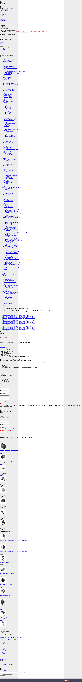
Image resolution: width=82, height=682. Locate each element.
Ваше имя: (2, 396)
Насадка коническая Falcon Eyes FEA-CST (7, 573)
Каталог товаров (5, 47)
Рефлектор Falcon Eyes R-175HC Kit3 (6, 584)
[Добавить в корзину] (1, 463)
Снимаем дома (4, 268)
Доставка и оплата (5, 50)
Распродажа (4, 49)
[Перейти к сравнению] (1, 442)
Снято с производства (5, 650)
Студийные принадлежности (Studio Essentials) (11, 259)
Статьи (3, 648)
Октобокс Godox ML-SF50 (18, 415)
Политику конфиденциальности (16, 31)
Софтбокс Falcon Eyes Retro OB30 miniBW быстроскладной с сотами (11, 617)
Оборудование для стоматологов (7, 168)
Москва (3, 27)
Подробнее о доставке (4, 5)
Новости (3, 647)
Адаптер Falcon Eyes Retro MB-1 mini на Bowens (8, 562)
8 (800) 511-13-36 (3, 17)
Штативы (5, 102)
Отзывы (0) (2, 333)
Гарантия (3, 649)
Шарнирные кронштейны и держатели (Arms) (11, 251)
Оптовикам (4, 653)
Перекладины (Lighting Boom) (9, 241)
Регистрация (4, 12)
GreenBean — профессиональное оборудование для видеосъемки (10, 637)
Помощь (3, 646)
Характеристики (16, 356)
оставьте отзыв (4, 670)
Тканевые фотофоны (7, 153)
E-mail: (1, 424)
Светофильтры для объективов (9, 176)
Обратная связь (4, 662)
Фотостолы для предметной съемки (10, 159)
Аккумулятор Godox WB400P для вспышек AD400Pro (9, 450)
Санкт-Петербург (4, 26)
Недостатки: (2, 390)
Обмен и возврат (5, 643)
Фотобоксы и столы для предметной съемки (9, 156)
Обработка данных (5, 652)
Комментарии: (2, 393)
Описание (11, 356)
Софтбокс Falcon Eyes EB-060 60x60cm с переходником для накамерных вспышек (13, 551)
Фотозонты (6, 130)
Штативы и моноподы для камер (7, 101)
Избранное (3, 10)
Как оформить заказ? (3, 347)
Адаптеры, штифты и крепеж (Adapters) (10, 235)
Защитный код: (3, 400)
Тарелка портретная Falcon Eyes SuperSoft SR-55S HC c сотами (10, 606)
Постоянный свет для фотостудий (7, 58)
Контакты (3, 53)
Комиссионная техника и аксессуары (8, 274)
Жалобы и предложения (6, 663)
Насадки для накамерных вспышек (10, 127)
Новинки (3, 48)
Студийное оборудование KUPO (7, 206)
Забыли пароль (23, 672)
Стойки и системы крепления (9, 288)
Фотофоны (4, 145)
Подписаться (3, 635)
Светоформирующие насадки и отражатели (9, 119)
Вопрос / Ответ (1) (31, 356)
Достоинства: (2, 387)
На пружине (6, 148)
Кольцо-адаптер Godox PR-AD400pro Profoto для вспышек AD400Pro (11, 461)
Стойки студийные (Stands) (8, 207)
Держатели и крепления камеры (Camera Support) (12, 264)
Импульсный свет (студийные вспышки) (8, 65)
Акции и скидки (5, 298)
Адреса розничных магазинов (7, 664)
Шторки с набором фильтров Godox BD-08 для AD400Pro (9, 526)
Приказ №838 (4, 52)
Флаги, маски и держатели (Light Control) (11, 229)
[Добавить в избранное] (0, 442)
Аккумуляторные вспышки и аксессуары (10, 68)
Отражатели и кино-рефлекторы (9, 133)
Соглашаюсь (67, 680)
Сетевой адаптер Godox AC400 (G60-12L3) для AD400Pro (9, 504)
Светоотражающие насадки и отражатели (11, 285)
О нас (3, 654)
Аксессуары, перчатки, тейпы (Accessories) (11, 246)
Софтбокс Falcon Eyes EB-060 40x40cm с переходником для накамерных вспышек (13, 540)
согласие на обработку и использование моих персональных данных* (37, 31)
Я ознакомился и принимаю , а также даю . (25, 31)
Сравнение (7, 10)
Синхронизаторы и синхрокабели (7, 76)
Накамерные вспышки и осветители (10, 282)
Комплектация (21, 356)
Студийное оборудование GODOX (8, 193)
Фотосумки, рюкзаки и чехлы (9, 182)
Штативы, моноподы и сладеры (9, 294)
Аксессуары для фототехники (7, 171)
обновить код (13, 401)
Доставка (3, 642)
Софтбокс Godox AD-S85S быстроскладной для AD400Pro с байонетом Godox (13, 515)
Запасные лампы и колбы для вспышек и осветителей (11, 187)
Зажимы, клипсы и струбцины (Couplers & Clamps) (12, 217)
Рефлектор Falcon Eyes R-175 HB (5, 595)
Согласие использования (6, 651)
